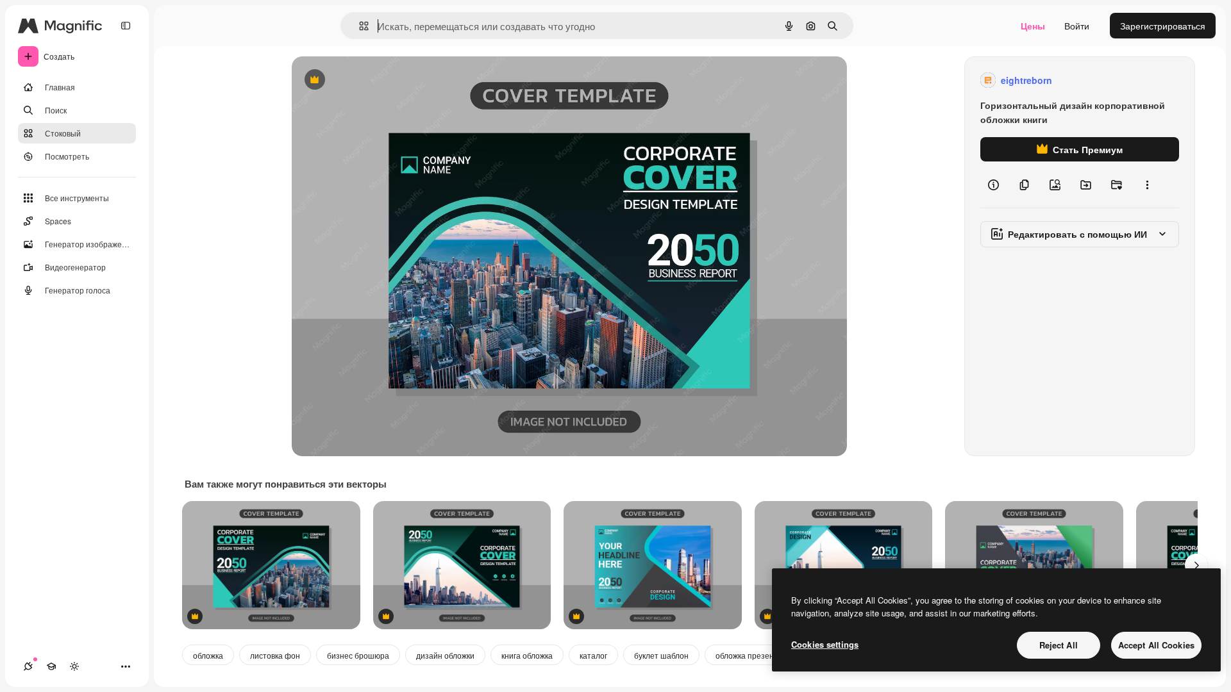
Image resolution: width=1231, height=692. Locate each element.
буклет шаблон (661, 655)
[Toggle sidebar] (125, 25)
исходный (377, 80)
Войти (1076, 25)
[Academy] (51, 666)
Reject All (1058, 645)
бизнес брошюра (358, 655)
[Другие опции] (1147, 184)
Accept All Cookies (1156, 645)
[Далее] (1196, 565)
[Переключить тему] (74, 666)
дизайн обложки (445, 655)
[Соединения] (28, 666)
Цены (1033, 25)
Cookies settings (824, 644)
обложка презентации (756, 655)
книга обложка (527, 655)
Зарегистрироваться (1162, 25)
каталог (593, 655)
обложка (208, 655)
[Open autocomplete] (358, 26)
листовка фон (275, 655)
